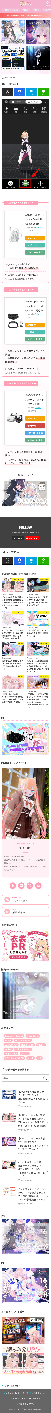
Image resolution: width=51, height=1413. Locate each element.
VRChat (26, 10)
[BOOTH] (21, 885)
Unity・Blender (22, 1040)
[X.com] (18, 538)
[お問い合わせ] (38, 885)
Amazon (31, 238)
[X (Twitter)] (30, 885)
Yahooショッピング (35, 433)
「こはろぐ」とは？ (11, 10)
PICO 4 (8, 1040)
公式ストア (32, 245)
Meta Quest (33, 1036)
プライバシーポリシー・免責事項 (26, 1398)
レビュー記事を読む (35, 253)
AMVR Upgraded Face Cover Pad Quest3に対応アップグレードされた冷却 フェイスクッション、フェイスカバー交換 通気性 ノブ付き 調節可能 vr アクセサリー (34, 306)
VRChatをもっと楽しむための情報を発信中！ (25, 15)
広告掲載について (39, 1393)
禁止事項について (26, 1403)
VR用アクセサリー (23, 1049)
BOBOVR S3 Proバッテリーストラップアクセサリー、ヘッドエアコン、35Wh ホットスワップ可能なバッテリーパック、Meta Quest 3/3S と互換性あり (34, 399)
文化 (39, 1058)
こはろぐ (19, 1409)
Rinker (37, 227)
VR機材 (36, 10)
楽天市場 (31, 425)
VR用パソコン (11, 1053)
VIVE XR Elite (27, 1044)
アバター (24, 1053)
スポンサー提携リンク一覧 (17, 1393)
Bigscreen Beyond (14, 1036)
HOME (6, 1386)
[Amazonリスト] (13, 885)
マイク (30, 1058)
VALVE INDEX (11, 1044)
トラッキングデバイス (14, 1058)
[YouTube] (32, 538)
